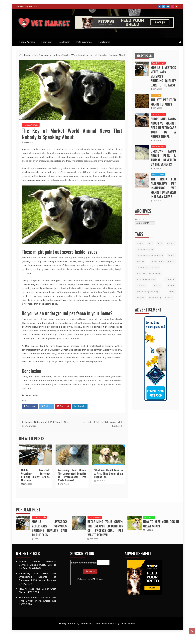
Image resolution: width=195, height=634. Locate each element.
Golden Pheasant (145, 249)
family (160, 243)
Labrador (141, 285)
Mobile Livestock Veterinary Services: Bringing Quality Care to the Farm (35, 475)
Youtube (176, 6)
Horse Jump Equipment (148, 267)
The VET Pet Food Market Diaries (163, 101)
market (35, 395)
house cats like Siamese (149, 273)
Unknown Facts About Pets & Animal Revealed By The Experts (163, 157)
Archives (139, 219)
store (171, 291)
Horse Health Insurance (162, 261)
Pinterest (64, 406)
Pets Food (46, 41)
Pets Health (64, 41)
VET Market (25, 55)
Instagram (172, 6)
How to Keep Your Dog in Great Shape (161, 523)
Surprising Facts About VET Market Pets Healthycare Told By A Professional (163, 128)
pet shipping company (147, 291)
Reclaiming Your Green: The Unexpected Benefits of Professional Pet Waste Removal (72, 475)
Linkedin (80, 406)
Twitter (163, 6)
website (169, 297)
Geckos (170, 243)
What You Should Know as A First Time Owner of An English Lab (108, 473)
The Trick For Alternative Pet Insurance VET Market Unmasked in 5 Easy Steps (163, 188)
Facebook (159, 6)
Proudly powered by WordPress (75, 623)
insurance (169, 279)
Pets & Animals (27, 41)
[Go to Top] (192, 631)
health (171, 255)
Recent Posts (145, 55)
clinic (150, 243)
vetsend (141, 297)
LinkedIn (168, 6)
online (171, 285)
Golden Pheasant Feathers (150, 255)
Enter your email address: (87, 571)
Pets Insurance (84, 41)
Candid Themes (128, 623)
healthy (140, 261)
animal (28, 395)
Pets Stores (104, 41)
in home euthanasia (146, 279)
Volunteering (155, 297)
